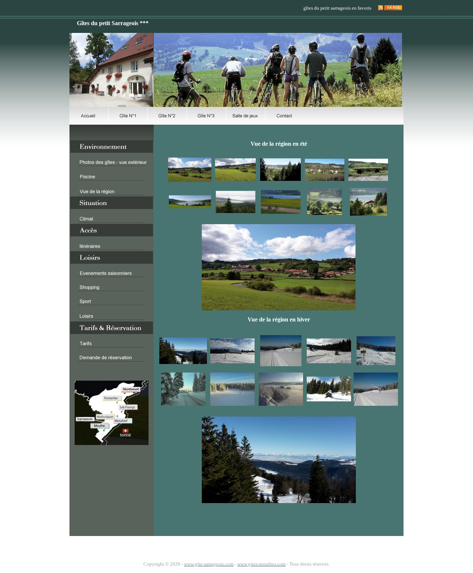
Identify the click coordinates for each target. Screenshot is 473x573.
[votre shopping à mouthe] (111, 290)
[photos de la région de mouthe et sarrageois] (111, 194)
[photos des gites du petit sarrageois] (111, 165)
